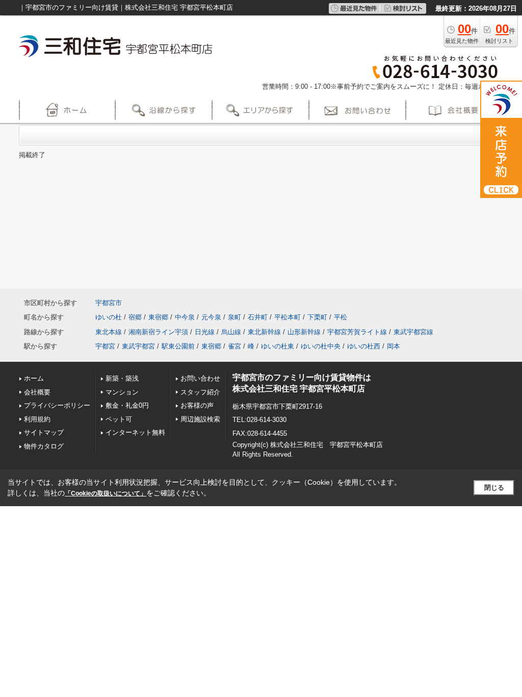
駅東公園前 (178, 346)
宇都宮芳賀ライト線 (357, 332)
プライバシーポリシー (57, 405)
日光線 (205, 332)
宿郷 (135, 317)
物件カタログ (44, 446)
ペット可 (119, 419)
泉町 (234, 317)
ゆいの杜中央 (321, 346)
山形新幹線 (304, 332)
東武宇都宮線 (413, 332)
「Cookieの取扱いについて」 (105, 493)
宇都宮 (105, 346)
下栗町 (317, 317)
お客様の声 (197, 405)
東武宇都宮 (138, 346)
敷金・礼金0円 (127, 405)
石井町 (258, 317)
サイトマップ (44, 432)
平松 (340, 317)
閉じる (494, 487)
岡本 (393, 346)
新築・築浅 (122, 378)
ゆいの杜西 (363, 346)
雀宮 (234, 346)
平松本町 (287, 317)
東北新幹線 (264, 332)
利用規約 (37, 419)
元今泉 (211, 317)
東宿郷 (158, 317)
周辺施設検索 (200, 419)
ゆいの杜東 (277, 346)
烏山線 (231, 332)
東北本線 (108, 332)
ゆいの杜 (108, 317)
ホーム (34, 378)
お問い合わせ (200, 378)
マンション (122, 392)
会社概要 (37, 392)
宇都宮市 (108, 303)
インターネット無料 (135, 432)
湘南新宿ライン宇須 (158, 332)
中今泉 (185, 317)
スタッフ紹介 (200, 392)
